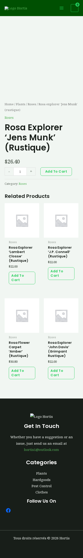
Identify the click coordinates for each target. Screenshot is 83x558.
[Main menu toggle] (61, 8)
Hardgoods (41, 479)
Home (9, 104)
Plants (20, 104)
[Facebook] (8, 510)
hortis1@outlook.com (41, 449)
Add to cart (56, 171)
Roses (32, 104)
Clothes (42, 492)
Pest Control (42, 486)
